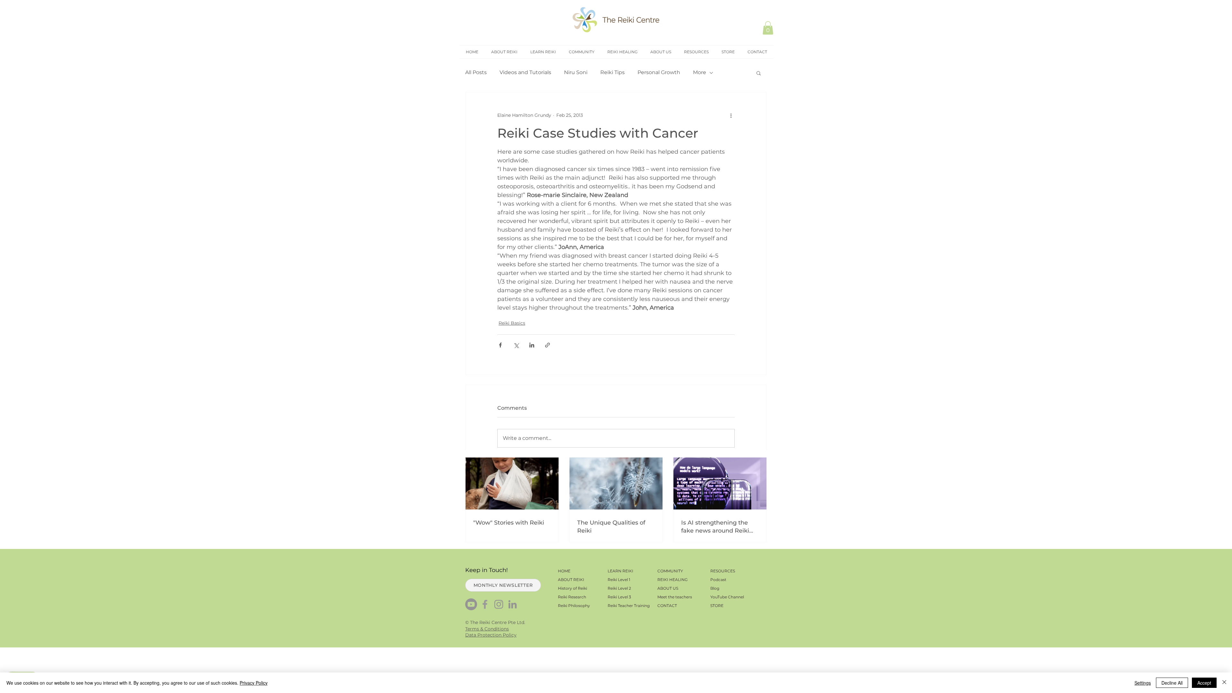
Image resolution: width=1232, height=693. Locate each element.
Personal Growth (658, 72)
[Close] (1224, 683)
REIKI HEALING (672, 579)
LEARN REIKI (620, 571)
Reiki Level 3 (619, 597)
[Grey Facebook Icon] (485, 604)
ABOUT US (667, 588)
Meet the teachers (674, 597)
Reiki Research (572, 597)
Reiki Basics (512, 323)
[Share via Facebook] (500, 345)
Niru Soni (575, 72)
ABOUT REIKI (571, 579)
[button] (768, 28)
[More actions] (731, 115)
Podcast (718, 579)
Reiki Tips (612, 72)
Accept (1204, 683)
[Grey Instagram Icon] (499, 604)
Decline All (1172, 683)
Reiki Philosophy (574, 605)
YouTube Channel (727, 597)
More (699, 72)
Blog (714, 588)
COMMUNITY (670, 571)
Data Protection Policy (491, 635)
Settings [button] (1142, 683)
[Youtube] (471, 604)
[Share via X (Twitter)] (516, 345)
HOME (564, 571)
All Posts (476, 72)
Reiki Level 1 (619, 579)
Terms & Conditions (487, 629)
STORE (716, 605)
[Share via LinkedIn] (532, 345)
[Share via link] (547, 345)
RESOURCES (722, 571)
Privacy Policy (254, 683)
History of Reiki (572, 588)
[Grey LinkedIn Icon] (512, 604)
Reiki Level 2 (619, 588)
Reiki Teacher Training (629, 605)
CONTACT (667, 605)
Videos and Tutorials (525, 72)
